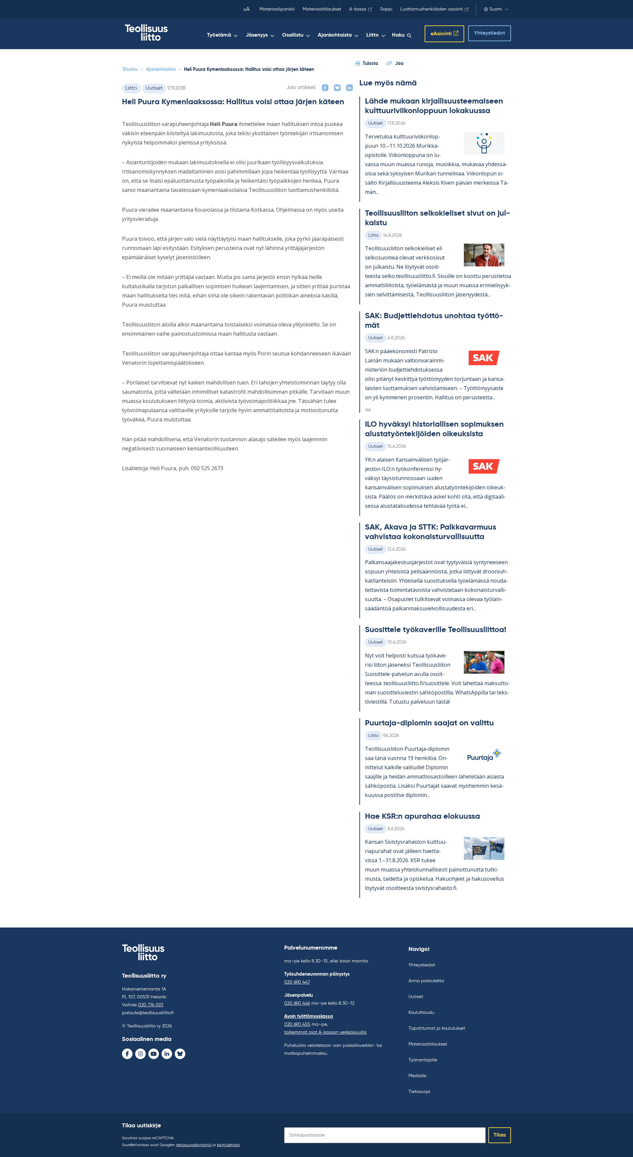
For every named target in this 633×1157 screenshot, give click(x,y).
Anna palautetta (426, 981)
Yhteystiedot (489, 33)
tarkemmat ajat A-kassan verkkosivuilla (325, 1032)
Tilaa (500, 1135)
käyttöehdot (228, 1145)
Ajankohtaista (335, 35)
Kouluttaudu (421, 1012)
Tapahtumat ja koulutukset (436, 1028)
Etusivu (130, 69)
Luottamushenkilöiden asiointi (431, 9)
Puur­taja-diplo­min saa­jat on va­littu (429, 723)
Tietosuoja (419, 1091)
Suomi (495, 9)
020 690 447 (297, 982)
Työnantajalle (422, 1060)
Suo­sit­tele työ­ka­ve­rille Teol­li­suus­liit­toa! (435, 630)
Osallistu (292, 35)
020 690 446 (297, 1003)
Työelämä (219, 35)
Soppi (386, 9)
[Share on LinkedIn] (349, 87)
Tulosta (370, 63)
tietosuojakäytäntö (193, 1145)
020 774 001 (150, 1005)
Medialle (417, 1076)
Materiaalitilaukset (322, 9)
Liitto (372, 35)
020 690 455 (297, 1024)
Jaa (399, 63)
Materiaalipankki (277, 9)
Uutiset (154, 88)
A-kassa (357, 9)
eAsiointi (441, 34)
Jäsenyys (257, 35)
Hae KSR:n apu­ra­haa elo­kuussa (422, 816)
